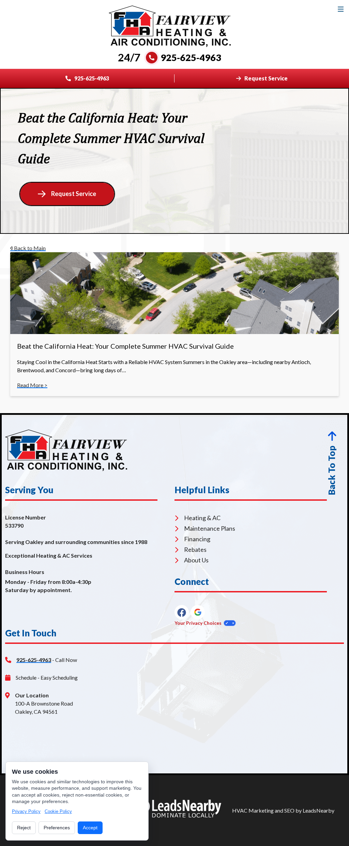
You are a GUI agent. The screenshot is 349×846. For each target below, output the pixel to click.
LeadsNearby (318, 810)
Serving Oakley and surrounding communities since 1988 (76, 542)
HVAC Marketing (253, 810)
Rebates (195, 549)
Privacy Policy (26, 811)
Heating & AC (202, 518)
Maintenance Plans (209, 528)
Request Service (73, 193)
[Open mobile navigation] (341, 9)
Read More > (32, 385)
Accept (90, 827)
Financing (197, 539)
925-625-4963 (33, 659)
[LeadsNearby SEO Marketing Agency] (177, 810)
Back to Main (29, 248)
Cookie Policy (58, 811)
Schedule (26, 677)
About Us (196, 560)
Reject (24, 827)
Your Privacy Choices (198, 623)
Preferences (57, 827)
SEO (289, 810)
